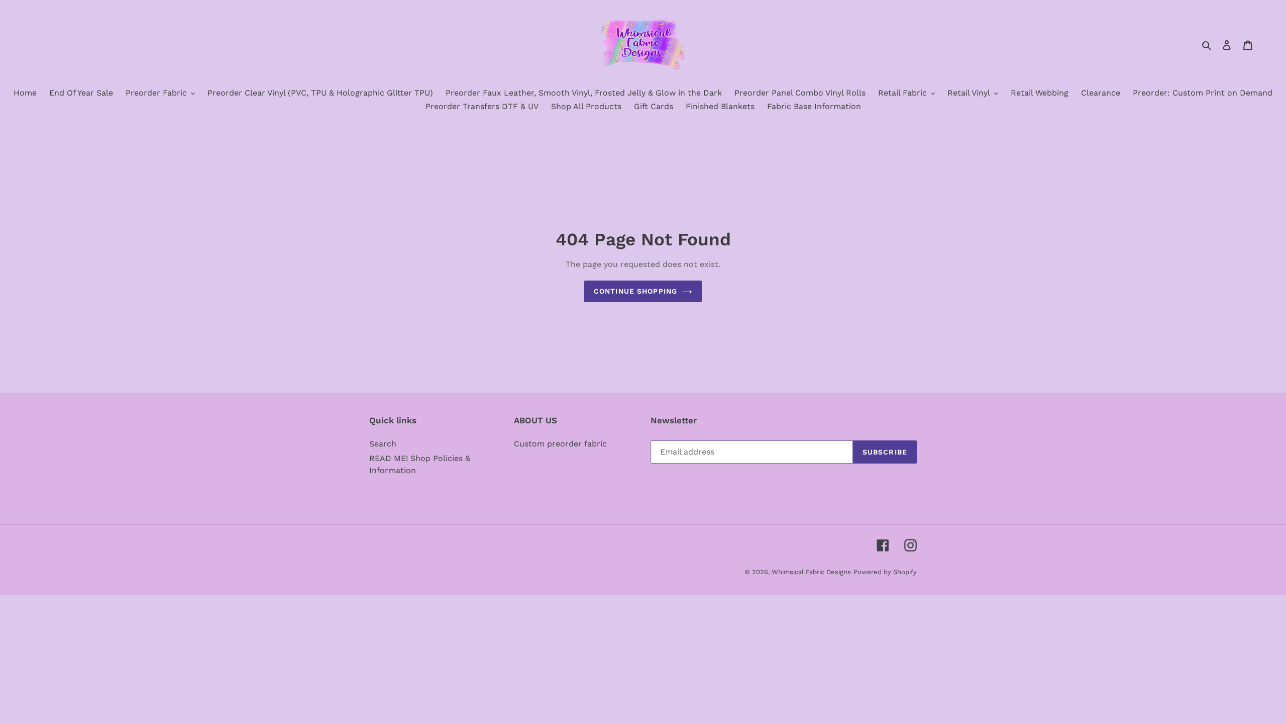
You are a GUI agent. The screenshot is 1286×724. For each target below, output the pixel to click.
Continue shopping (635, 291)
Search (382, 443)
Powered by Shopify (885, 572)
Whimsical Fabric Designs (811, 572)
